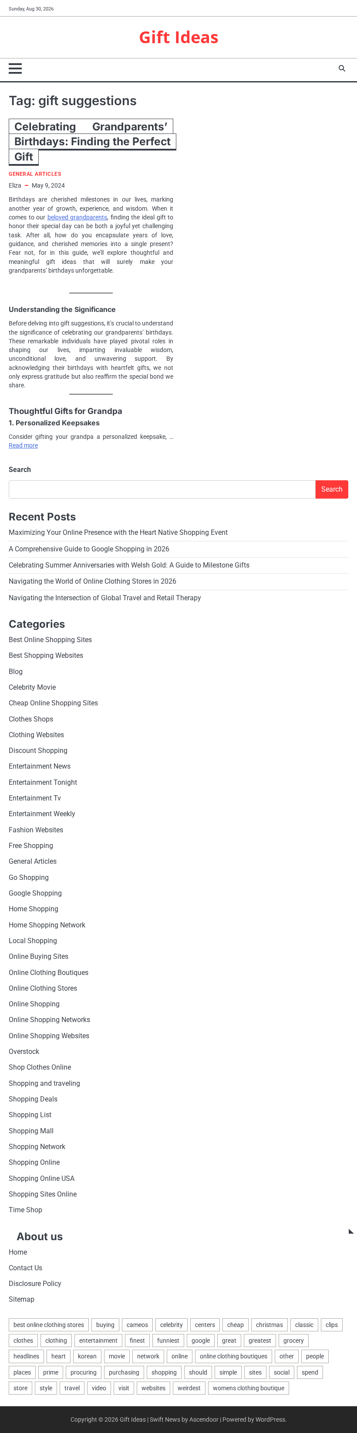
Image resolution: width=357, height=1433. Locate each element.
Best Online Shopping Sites (50, 640)
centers (205, 1324)
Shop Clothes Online (40, 1067)
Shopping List (30, 1115)
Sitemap (21, 1299)
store (20, 1388)
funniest (168, 1340)
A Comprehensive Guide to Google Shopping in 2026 (89, 549)
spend (310, 1372)
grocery (293, 1340)
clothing (56, 1340)
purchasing (124, 1372)
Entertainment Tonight (43, 783)
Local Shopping (33, 941)
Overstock (24, 1052)
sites (255, 1372)
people (315, 1356)
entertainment (98, 1340)
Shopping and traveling (44, 1084)
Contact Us (25, 1268)
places (22, 1372)
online (180, 1356)
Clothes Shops (31, 719)
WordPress (270, 1419)
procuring (84, 1372)
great (229, 1340)
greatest (260, 1340)
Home (18, 1252)
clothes (23, 1340)
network (148, 1356)
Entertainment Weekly (42, 814)
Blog (16, 672)
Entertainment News (40, 766)
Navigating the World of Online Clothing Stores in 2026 (92, 581)
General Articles (35, 174)
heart (58, 1356)
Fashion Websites (36, 830)
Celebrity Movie (32, 687)
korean (87, 1356)
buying (105, 1324)
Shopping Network (37, 1147)
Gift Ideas (179, 37)
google (201, 1340)
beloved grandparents (77, 217)
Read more (23, 445)
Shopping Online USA (41, 1179)
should (198, 1372)
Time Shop (25, 1210)
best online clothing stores (48, 1324)
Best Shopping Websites (46, 656)
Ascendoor (204, 1419)
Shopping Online (34, 1162)
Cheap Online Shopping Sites (53, 703)
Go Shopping (29, 878)
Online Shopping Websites (49, 1036)
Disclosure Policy (35, 1284)
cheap (235, 1324)
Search (20, 469)
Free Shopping (31, 846)
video (99, 1388)
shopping (164, 1372)
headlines (26, 1356)
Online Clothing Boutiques (48, 973)
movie (117, 1356)
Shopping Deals (33, 1099)
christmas (269, 1324)
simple (228, 1372)
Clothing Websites (36, 735)
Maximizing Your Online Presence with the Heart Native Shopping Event (118, 533)
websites (153, 1388)
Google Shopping (35, 893)
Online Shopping (34, 1004)
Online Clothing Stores (43, 988)
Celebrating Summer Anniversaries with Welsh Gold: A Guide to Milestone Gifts (129, 565)
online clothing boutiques (233, 1356)
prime (50, 1372)
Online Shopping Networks (49, 1020)
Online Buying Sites (38, 957)
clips (332, 1324)
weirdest (189, 1388)
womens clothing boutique (248, 1388)
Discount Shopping (38, 751)
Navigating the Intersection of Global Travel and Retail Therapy (105, 598)
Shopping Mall (31, 1131)
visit (123, 1388)
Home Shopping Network (47, 925)
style (46, 1388)
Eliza (15, 185)
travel (72, 1388)
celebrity (171, 1324)
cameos (137, 1324)
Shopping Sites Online (43, 1194)
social (282, 1372)
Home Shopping (33, 909)
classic (304, 1324)
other (287, 1356)
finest (137, 1340)
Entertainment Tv (35, 798)
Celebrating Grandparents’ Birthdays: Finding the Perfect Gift (92, 141)
